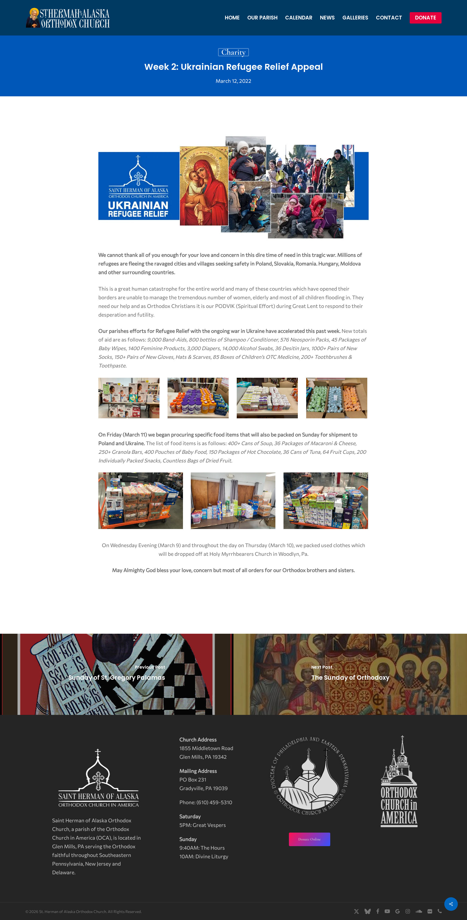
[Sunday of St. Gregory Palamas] (117, 674)
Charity (233, 52)
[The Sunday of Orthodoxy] (350, 674)
